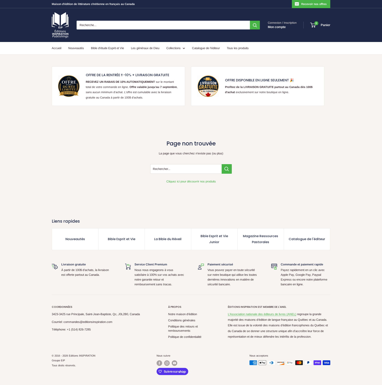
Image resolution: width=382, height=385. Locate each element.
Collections (173, 48)
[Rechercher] (255, 25)
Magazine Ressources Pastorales (260, 239)
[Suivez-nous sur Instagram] (167, 363)
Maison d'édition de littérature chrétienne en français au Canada (93, 4)
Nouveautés (76, 48)
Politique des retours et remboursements (183, 328)
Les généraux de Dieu (145, 48)
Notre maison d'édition (182, 314)
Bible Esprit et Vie (121, 239)
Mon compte (277, 27)
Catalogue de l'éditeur (206, 48)
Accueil (56, 48)
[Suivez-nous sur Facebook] (159, 363)
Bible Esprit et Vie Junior (214, 239)
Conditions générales (181, 320)
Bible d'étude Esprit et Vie (107, 48)
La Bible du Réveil (167, 239)
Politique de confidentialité (184, 336)
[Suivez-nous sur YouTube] (174, 363)
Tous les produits (238, 48)
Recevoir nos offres (314, 4)
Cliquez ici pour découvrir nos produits (191, 181)
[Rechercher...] (227, 169)
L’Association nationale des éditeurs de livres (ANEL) (262, 314)
